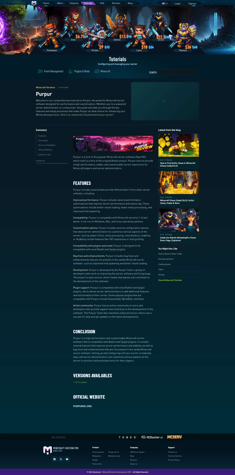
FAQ (102, 3)
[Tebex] (127, 436)
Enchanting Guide (165, 259)
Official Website (45, 149)
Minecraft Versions (45, 87)
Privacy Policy (174, 460)
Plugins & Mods (82, 71)
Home (46, 3)
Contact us (172, 452)
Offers (60, 3)
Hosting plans (98, 452)
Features (74, 3)
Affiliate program (137, 452)
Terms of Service (175, 456)
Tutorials (88, 3)
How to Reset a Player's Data (170, 254)
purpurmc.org (44, 154)
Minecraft (105, 71)
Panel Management (53, 71)
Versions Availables (46, 145)
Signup (192, 3)
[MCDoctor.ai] (152, 436)
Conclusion (43, 140)
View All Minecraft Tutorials (170, 280)
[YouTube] (67, 459)
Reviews (116, 3)
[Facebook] (54, 459)
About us (134, 464)
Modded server (114, 456)
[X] (60, 459)
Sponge (161, 274)
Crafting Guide (164, 264)
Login (177, 3)
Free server (97, 464)
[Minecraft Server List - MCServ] (174, 436)
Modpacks (96, 456)
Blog (130, 3)
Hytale (95, 460)
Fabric (161, 269)
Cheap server (113, 452)
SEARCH (153, 72)
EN (166, 3)
